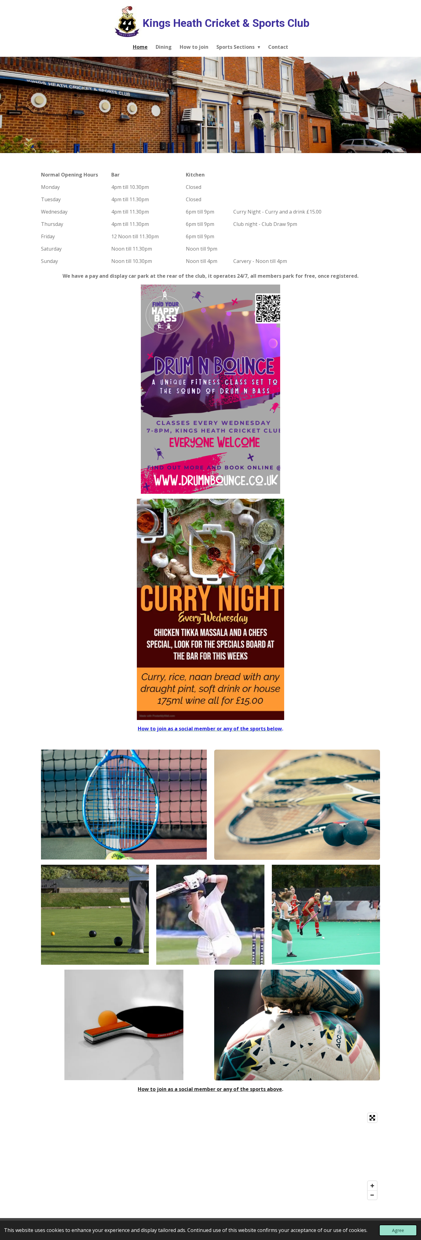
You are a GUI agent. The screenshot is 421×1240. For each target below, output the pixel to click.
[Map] (210, 1156)
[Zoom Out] (372, 1195)
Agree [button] (398, 1230)
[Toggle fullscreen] (372, 1117)
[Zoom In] (372, 1185)
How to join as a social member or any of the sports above (210, 1089)
